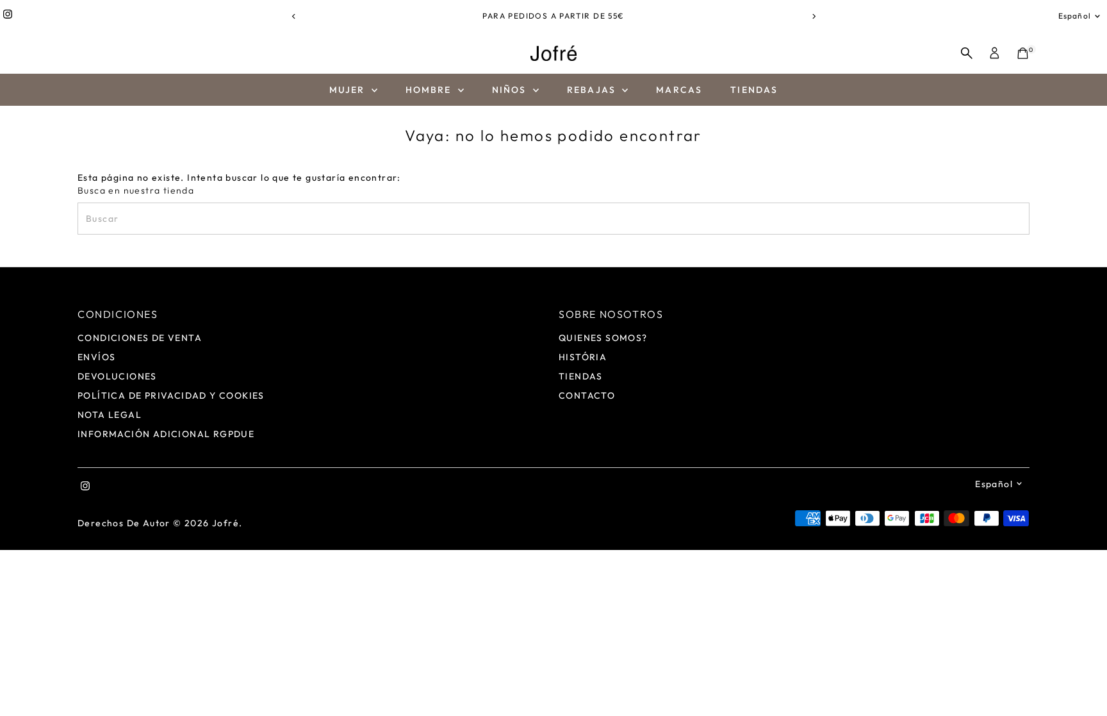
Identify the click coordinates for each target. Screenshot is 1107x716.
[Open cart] (1022, 53)
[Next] (813, 16)
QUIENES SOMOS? (603, 338)
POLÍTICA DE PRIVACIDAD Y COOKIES (171, 395)
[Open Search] (966, 53)
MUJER (348, 90)
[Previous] (293, 16)
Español (1074, 16)
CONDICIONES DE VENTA (140, 338)
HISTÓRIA (583, 357)
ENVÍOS (96, 357)
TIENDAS (754, 90)
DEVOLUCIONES (117, 376)
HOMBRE (430, 90)
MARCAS (679, 90)
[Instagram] (7, 16)
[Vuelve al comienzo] (1081, 681)
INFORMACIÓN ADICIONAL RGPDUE (166, 434)
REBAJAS (593, 90)
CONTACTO (587, 395)
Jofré (225, 523)
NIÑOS (511, 90)
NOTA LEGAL (110, 414)
